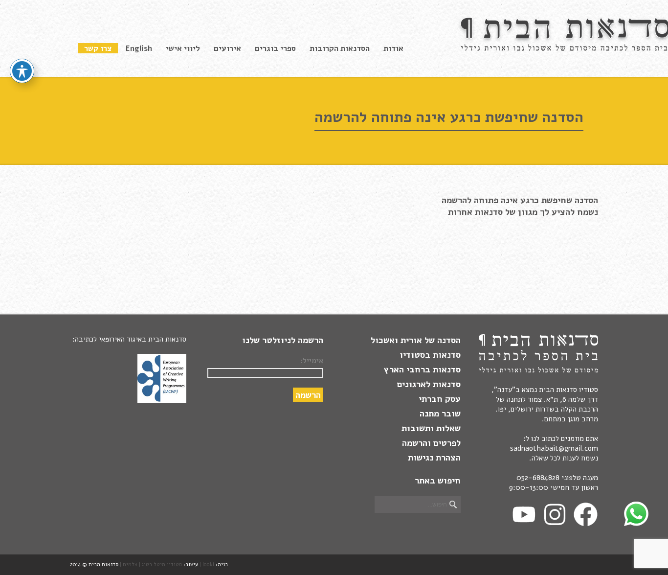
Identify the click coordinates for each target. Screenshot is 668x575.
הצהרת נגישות (434, 457)
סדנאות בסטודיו (430, 355)
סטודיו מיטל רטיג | (160, 564)
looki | (207, 564)
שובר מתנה (440, 413)
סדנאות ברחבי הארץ (422, 369)
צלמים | (128, 564)
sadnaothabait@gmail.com (554, 448)
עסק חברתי (440, 399)
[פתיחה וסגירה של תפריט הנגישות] (22, 71)
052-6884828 (537, 478)
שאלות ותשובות (431, 428)
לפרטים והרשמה (431, 443)
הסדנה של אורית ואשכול (416, 340)
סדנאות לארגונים (429, 384)
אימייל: (311, 361)
